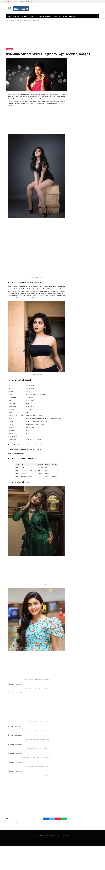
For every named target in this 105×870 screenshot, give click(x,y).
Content (16, 16)
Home (9, 16)
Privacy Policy (50, 836)
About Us (57, 16)
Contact (72, 16)
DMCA (65, 16)
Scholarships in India (44, 16)
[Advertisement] (52, 36)
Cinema (24, 16)
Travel (32, 16)
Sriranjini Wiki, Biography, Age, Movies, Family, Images (28, 1)
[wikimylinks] (17, 8)
